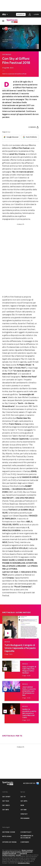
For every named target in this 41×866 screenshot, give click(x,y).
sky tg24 (5, 801)
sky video (6, 805)
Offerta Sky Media (9, 842)
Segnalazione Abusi (24, 863)
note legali (6, 836)
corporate (24, 842)
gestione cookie (8, 832)
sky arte (5, 809)
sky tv (22, 797)
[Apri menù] (3, 21)
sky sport (6, 797)
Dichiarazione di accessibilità (26, 837)
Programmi (24, 818)
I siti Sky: (5, 792)
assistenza (11, 855)
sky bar (23, 809)
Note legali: (6, 827)
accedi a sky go (29, 783)
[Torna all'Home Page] (12, 21)
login (36, 14)
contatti (18, 855)
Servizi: (22, 792)
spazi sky (24, 814)
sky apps (23, 801)
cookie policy (25, 832)
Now (22, 805)
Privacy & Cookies (15, 852)
